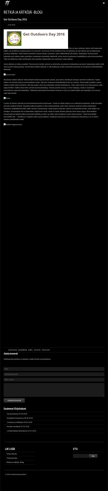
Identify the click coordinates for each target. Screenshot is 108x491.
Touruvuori (46, 350)
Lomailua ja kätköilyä (15, 422)
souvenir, (37, 350)
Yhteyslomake (11, 458)
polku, (30, 350)
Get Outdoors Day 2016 (15, 19)
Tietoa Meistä (11, 454)
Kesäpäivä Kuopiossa (15, 418)
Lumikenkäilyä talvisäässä (17, 431)
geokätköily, (22, 350)
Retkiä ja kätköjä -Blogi (15, 462)
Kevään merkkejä (13, 427)
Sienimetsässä (12, 414)
